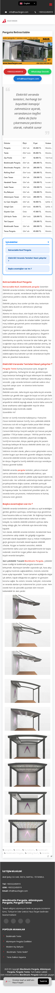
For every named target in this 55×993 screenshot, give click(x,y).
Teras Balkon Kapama (15, 957)
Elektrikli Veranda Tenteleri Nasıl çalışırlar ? (27, 259)
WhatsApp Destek (40, 71)
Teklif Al (43, 981)
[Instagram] (26, 8)
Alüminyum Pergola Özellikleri (18, 941)
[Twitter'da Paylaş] (51, 856)
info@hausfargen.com (18, 12)
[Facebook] (21, 8)
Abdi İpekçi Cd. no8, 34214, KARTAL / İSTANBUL (23, 877)
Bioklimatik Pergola (14, 853)
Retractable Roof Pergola (19, 250)
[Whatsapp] (35, 8)
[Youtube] (31, 8)
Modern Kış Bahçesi (14, 946)
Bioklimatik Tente (13, 936)
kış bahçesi (29, 850)
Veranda (45, 853)
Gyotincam (43, 850)
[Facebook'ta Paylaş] (47, 856)
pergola (7, 850)
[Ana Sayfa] (9, 21)
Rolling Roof (32, 853)
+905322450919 (46, 12)
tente (17, 850)
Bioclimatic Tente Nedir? (16, 952)
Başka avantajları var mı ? (20, 268)
